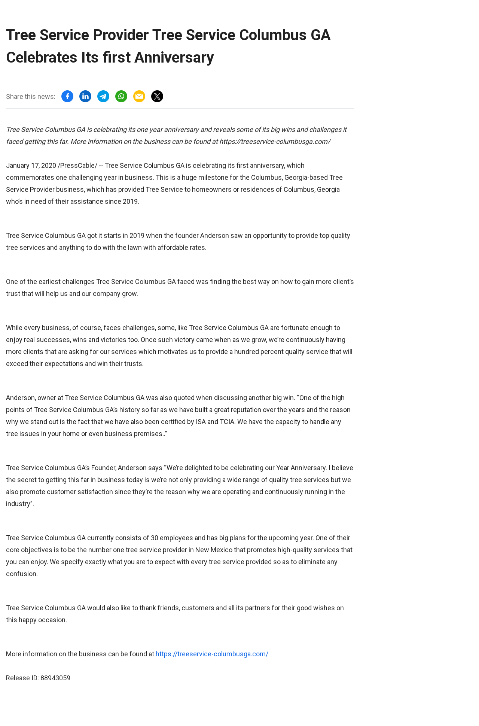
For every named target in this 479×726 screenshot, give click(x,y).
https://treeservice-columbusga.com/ (212, 654)
